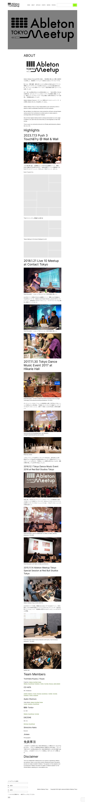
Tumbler (50, 693)
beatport (30, 693)
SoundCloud (31, 683)
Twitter (42, 683)
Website (26, 683)
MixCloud (26, 724)
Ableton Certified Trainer (35, 682)
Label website (56, 683)
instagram (35, 695)
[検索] (75, 5)
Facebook (37, 683)
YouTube (46, 683)
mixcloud (39, 693)
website (26, 693)
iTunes (34, 693)
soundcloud (45, 693)
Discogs (51, 683)
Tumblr (25, 704)
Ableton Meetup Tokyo (42, 789)
